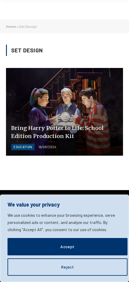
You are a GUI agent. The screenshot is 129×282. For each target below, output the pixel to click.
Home (11, 26)
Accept (67, 246)
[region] (64, 238)
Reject (67, 266)
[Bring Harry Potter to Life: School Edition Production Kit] (64, 112)
